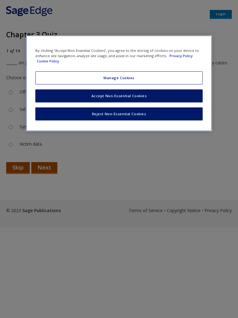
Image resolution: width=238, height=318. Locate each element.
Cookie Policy (48, 61)
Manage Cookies (119, 77)
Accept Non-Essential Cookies (119, 95)
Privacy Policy (181, 55)
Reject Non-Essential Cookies (119, 113)
